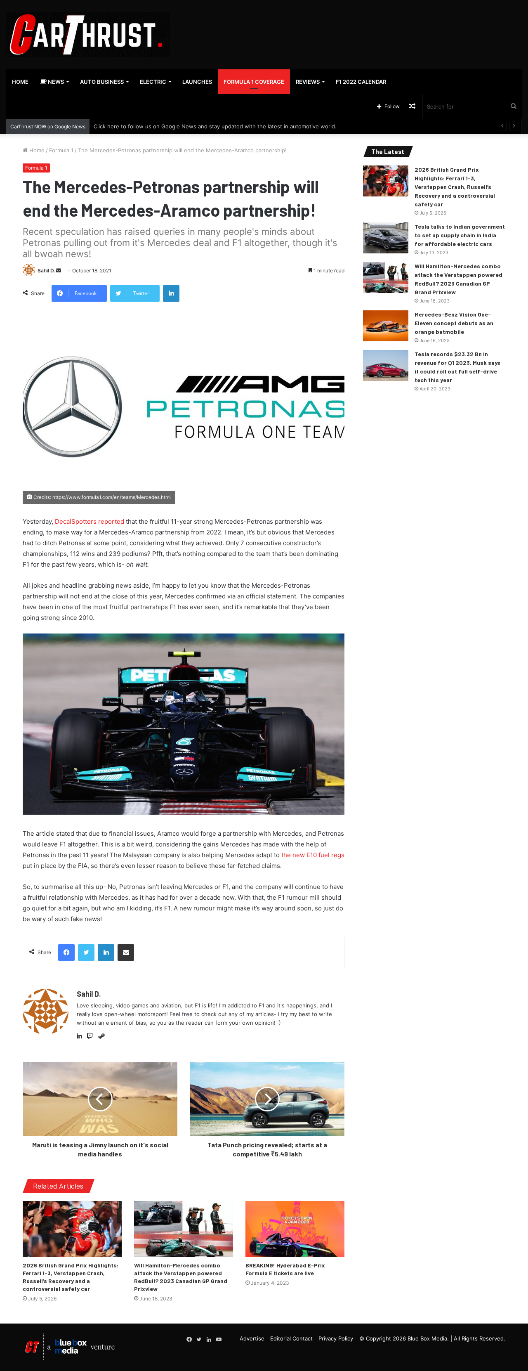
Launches (197, 81)
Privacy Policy (335, 1338)
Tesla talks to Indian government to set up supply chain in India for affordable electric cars (460, 235)
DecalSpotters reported (89, 521)
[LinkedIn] (82, 1036)
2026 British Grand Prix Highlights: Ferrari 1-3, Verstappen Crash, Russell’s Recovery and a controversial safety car (455, 187)
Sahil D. (46, 270)
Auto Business (102, 81)
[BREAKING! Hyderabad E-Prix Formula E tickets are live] (294, 1229)
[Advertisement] (352, 26)
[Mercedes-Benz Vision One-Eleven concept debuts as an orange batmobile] (385, 325)
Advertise (252, 1338)
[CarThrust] (88, 34)
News (55, 81)
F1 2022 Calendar (361, 81)
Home (20, 81)
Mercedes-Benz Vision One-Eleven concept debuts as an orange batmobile (454, 323)
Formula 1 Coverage (254, 81)
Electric (153, 81)
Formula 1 (61, 150)
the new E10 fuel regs (312, 855)
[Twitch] (92, 1036)
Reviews (308, 81)
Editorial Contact (291, 1338)
